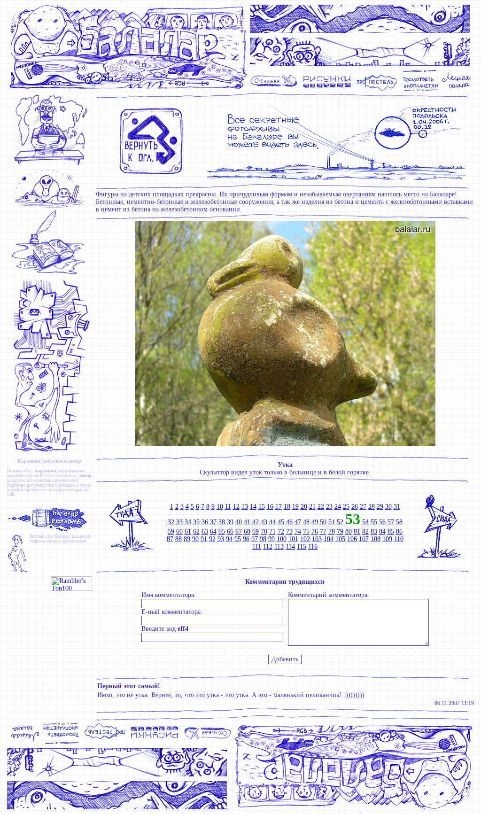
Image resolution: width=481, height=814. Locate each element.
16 (270, 506)
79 (340, 531)
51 (331, 522)
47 (298, 522)
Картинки (16, 485)
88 (178, 539)
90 (195, 539)
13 (244, 506)
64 (213, 531)
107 (364, 539)
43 (264, 522)
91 (204, 539)
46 (289, 522)
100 (282, 539)
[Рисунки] (327, 89)
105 (340, 539)
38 (221, 522)
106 (352, 539)
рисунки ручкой (42, 485)
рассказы (67, 485)
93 (220, 539)
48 (306, 522)
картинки (45, 470)
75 (306, 531)
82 (365, 531)
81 (357, 531)
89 (187, 539)
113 (279, 546)
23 (329, 506)
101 (293, 539)
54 (365, 522)
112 (267, 546)
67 (238, 531)
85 (391, 531)
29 (380, 506)
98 (263, 539)
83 (374, 531)
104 (329, 539)
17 (278, 506)
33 (179, 522)
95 (237, 539)
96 (246, 539)
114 (290, 546)
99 (271, 539)
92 (212, 539)
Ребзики (62, 536)
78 (331, 531)
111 (256, 546)
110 (398, 539)
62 (196, 531)
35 (196, 522)
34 (188, 522)
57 (391, 522)
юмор (85, 475)
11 (228, 506)
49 (314, 522)
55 (374, 522)
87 (170, 539)
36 (205, 522)
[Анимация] (376, 89)
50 (323, 522)
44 (272, 522)
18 (287, 506)
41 (247, 522)
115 (301, 546)
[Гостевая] (51, 274)
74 (298, 531)
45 (281, 522)
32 (171, 522)
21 (312, 506)
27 (363, 506)
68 (247, 531)
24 (337, 506)
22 (321, 506)
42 (255, 522)
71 (272, 531)
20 (304, 506)
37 (213, 522)
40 (238, 522)
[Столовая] (275, 89)
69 (255, 531)
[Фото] (420, 89)
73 (289, 531)
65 (221, 531)
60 (179, 531)
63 (205, 531)
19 (295, 506)
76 (314, 531)
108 (375, 539)
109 (387, 539)
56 (382, 522)
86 (399, 531)
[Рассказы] (457, 89)
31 (397, 506)
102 (305, 539)
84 (382, 531)
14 (253, 506)
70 (264, 531)
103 (317, 539)
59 (171, 531)
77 (323, 531)
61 (188, 531)
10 (220, 506)
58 (399, 522)
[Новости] (51, 165)
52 (340, 522)
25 (346, 506)
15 (261, 506)
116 (313, 546)
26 (354, 506)
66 (230, 531)
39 (230, 522)
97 (254, 539)
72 (281, 531)
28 (371, 506)
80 (348, 531)
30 (388, 506)
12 (236, 506)
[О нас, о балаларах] (51, 206)
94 (229, 539)
